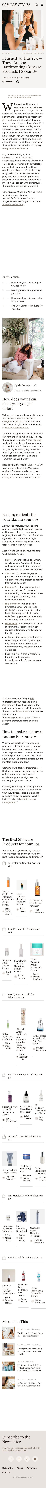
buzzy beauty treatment (14, 148)
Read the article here (12, 204)
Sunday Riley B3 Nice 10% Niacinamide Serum (9, 1110)
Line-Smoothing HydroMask (21, 1229)
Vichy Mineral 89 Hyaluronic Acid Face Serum (39, 1039)
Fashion (21, 1361)
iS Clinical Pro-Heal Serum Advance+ (37, 903)
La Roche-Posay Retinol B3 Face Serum (23, 1289)
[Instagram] (19, 1459)
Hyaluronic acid (13, 604)
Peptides (9, 587)
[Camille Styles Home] (16, 4)
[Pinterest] (27, 1459)
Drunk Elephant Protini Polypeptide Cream (36, 964)
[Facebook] (11, 1459)
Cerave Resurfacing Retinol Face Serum (37, 1292)
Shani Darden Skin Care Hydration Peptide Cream (20, 966)
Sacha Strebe (10, 82)
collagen (6, 421)
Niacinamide (11, 623)
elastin (19, 421)
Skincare (7, 53)
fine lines (36, 139)
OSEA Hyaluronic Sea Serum (7, 1036)
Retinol (8, 560)
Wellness (21, 1379)
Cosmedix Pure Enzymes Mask (9, 1171)
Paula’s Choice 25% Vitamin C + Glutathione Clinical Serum (8, 898)
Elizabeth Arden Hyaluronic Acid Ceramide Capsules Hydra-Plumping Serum (21, 1040)
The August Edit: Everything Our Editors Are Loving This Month (29, 1351)
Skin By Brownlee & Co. (17, 427)
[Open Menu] (42, 4)
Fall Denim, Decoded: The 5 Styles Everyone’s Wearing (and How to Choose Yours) (29, 1368)
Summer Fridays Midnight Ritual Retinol (8, 1289)
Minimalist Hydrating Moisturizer (7, 1229)
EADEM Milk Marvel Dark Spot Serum (26, 1109)
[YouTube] (35, 1459)
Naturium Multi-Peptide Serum (6, 964)
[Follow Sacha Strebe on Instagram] (18, 81)
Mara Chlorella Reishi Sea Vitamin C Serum (21, 899)
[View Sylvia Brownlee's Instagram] (35, 385)
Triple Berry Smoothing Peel (26, 1169)
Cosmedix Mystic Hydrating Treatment (35, 1231)
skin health (7, 120)
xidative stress (21, 711)
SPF (32, 698)
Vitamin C (10, 573)
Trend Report (23, 1329)
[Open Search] (36, 4)
